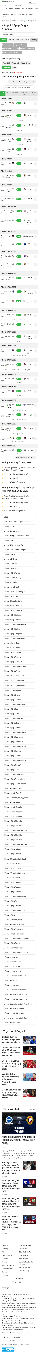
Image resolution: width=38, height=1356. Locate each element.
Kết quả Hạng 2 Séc (11, 714)
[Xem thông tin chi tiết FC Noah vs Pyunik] (35, 149)
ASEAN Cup (19, 8)
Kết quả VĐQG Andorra (12, 980)
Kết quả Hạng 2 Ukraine (12, 728)
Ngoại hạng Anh (7, 45)
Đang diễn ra (24, 93)
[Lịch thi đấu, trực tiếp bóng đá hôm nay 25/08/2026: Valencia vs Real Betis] (29, 1050)
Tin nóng (9, 8)
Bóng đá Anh (23, 1249)
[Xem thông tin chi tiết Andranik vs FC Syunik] (35, 125)
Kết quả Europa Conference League (17, 536)
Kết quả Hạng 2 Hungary (12, 816)
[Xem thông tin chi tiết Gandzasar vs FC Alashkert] (35, 292)
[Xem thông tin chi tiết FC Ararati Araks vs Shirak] (35, 264)
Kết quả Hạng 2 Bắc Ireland (13, 1013)
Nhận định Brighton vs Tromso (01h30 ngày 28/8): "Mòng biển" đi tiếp (18, 1140)
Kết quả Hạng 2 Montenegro (14, 934)
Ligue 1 (4, 52)
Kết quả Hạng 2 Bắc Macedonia (15, 999)
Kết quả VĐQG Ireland (11, 864)
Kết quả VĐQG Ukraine (12, 723)
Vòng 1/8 (15, 63)
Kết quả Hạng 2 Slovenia (12, 826)
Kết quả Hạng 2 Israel (11, 966)
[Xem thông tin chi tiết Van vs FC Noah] (35, 350)
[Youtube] (30, 1333)
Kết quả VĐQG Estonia (12, 751)
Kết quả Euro (8, 540)
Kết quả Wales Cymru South (14, 686)
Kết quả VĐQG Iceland (12, 849)
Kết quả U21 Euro (10, 564)
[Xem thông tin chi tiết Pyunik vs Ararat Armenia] (35, 391)
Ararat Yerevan (29, 140)
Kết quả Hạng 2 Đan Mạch (13, 742)
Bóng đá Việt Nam (25, 1245)
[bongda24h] (2, 8)
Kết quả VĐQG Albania (12, 962)
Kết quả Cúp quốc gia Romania (15, 896)
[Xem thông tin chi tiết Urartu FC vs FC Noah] (35, 103)
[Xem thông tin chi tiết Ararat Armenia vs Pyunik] (35, 365)
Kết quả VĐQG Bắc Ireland (13, 1008)
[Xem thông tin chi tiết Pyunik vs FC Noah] (35, 164)
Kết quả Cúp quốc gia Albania (14, 976)
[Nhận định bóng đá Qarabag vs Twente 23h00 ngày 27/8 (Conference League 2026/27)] (29, 1183)
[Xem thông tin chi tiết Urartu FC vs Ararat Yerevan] (35, 140)
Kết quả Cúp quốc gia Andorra (14, 990)
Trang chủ (5, 1245)
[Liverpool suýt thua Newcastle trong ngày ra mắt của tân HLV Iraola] (29, 1064)
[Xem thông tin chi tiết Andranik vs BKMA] (35, 244)
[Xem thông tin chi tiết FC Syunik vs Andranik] (35, 199)
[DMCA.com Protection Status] (8, 1351)
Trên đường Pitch (7, 1255)
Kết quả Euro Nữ (9, 554)
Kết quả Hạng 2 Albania (12, 971)
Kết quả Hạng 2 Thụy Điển (13, 793)
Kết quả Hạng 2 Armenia (12, 662)
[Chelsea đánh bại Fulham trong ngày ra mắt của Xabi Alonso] (29, 1040)
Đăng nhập (32, 3)
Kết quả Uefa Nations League (14, 550)
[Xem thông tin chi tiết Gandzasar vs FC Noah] (35, 451)
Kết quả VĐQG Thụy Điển (13, 788)
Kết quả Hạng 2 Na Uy (11, 587)
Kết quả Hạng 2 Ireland (12, 868)
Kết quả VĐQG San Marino (13, 924)
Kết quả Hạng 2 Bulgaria (12, 634)
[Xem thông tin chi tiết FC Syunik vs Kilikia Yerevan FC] (35, 221)
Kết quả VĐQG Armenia (12, 657)
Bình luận (5, 1262)
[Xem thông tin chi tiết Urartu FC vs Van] (35, 256)
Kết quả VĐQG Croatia (12, 648)
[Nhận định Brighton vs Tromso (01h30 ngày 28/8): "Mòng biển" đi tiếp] (19, 1123)
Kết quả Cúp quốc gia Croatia (14, 666)
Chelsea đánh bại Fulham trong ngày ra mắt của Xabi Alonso (11, 1039)
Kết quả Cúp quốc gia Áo (12, 601)
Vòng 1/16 (6, 63)
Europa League (7, 48)
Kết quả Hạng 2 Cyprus (12, 700)
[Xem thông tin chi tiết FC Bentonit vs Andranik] (35, 278)
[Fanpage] (21, 1333)
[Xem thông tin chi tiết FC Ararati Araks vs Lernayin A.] (35, 315)
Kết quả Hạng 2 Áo (10, 596)
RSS (3, 1333)
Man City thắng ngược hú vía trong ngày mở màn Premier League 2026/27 (10, 1079)
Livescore (5, 1275)
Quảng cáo (16, 1337)
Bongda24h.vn (24, 1344)
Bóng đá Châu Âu (25, 1252)
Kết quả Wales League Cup (13, 676)
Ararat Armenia (8, 117)
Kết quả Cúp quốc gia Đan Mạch (15, 746)
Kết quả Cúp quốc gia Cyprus (14, 704)
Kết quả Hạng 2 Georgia (12, 807)
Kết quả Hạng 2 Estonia (12, 756)
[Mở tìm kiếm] (33, 6)
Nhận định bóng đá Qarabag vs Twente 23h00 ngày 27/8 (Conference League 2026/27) (11, 1185)
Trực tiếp (5, 1258)
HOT (7, 92)
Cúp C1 (16, 45)
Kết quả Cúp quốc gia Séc (13, 718)
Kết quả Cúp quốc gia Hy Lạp (14, 920)
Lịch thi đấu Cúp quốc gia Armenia (22, 82)
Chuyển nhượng (7, 1268)
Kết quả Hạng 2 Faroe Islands (14, 784)
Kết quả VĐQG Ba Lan (11, 901)
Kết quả (23, 21)
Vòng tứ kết (25, 63)
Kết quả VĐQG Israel (11, 957)
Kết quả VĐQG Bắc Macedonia (15, 994)
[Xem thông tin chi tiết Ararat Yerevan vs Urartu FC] (35, 190)
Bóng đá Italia (23, 1258)
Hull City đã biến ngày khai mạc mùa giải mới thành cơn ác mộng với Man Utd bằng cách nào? (11, 1167)
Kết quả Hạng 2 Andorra (12, 985)
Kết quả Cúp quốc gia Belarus (14, 624)
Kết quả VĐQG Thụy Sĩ (12, 765)
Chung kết (6, 67)
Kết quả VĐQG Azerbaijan (13, 948)
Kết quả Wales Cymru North (13, 680)
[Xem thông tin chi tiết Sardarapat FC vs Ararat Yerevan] (35, 211)
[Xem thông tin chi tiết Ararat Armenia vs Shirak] (35, 116)
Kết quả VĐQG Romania (12, 887)
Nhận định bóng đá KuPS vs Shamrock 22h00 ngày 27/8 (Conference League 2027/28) (11, 1203)
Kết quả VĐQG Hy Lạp (11, 915)
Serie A (22, 48)
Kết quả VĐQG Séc (10, 709)
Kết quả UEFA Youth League (14, 592)
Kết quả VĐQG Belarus (12, 615)
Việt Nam (29, 8)
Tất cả (3, 93)
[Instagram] (25, 1333)
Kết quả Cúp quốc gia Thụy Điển (15, 798)
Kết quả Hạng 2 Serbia (12, 882)
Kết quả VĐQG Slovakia (12, 835)
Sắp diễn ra (33, 93)
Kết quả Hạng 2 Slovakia (12, 840)
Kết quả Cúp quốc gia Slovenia (15, 830)
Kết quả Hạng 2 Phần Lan (13, 610)
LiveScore (5, 21)
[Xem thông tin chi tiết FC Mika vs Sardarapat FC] (35, 301)
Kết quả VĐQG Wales (11, 671)
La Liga (16, 48)
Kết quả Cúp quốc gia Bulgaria (14, 638)
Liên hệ (5, 1337)
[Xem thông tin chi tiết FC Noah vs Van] (35, 379)
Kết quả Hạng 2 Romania (12, 892)
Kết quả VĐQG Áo (10, 582)
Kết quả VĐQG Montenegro (13, 929)
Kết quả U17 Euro (10, 559)
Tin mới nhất (11, 1109)
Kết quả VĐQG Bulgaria (12, 629)
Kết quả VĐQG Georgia (12, 802)
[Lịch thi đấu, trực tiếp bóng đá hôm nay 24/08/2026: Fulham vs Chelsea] (29, 1093)
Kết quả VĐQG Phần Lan (12, 606)
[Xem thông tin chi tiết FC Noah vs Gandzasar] (35, 405)
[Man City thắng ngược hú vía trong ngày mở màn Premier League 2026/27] (29, 1077)
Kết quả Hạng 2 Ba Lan (12, 906)
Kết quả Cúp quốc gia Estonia (14, 760)
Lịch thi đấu (15, 21)
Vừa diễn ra (15, 93)
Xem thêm (32, 1109)
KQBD (5, 517)
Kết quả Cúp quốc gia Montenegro (16, 938)
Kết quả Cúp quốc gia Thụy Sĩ (14, 774)
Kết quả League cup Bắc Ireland (15, 1018)
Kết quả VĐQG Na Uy (11, 573)
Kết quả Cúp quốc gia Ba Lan (14, 910)
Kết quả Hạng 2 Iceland (12, 854)
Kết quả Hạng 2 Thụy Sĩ (12, 770)
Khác (14, 67)
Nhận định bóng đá (8, 1265)
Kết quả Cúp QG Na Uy (12, 578)
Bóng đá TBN (23, 1255)
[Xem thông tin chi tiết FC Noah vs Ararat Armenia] (35, 337)
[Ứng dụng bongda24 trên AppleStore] (22, 1282)
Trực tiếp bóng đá (14, 1031)
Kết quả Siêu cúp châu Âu (13, 545)
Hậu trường (5, 1272)
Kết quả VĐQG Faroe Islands (14, 779)
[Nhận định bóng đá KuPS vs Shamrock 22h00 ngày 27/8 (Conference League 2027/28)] (29, 1201)
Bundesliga (30, 48)
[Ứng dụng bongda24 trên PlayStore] (15, 1282)
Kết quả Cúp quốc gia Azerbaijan (15, 952)
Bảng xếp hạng (24, 1271)
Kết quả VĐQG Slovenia (12, 821)
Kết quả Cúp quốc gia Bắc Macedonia (17, 1004)
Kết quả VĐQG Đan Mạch (13, 737)
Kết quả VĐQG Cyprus (11, 695)
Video (3, 1252)
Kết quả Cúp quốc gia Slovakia (15, 844)
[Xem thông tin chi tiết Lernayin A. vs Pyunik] (35, 438)
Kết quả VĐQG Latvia (11, 1022)
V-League (24, 45)
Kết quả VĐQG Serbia (11, 878)
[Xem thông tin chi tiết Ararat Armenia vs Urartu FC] (35, 429)
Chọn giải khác (14, 52)
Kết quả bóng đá (24, 1267)
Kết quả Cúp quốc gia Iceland (14, 859)
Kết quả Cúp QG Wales (12, 690)
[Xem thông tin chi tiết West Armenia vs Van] (35, 415)
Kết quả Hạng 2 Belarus (12, 620)
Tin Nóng (5, 1249)
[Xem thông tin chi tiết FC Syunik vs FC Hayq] (35, 324)
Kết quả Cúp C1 (9, 526)
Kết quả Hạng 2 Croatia (12, 652)
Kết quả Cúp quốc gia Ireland (14, 873)
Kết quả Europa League (12, 531)
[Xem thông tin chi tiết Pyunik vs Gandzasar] (35, 236)
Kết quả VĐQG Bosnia (11, 943)
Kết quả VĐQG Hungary (12, 812)
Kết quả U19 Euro (10, 568)
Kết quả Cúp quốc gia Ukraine (14, 732)
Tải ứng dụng (19, 1278)
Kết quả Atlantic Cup (11, 643)
